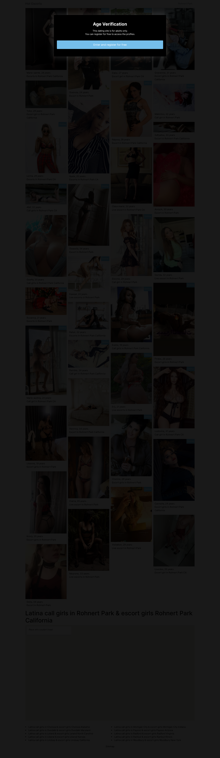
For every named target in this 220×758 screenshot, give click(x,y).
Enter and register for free (110, 44)
